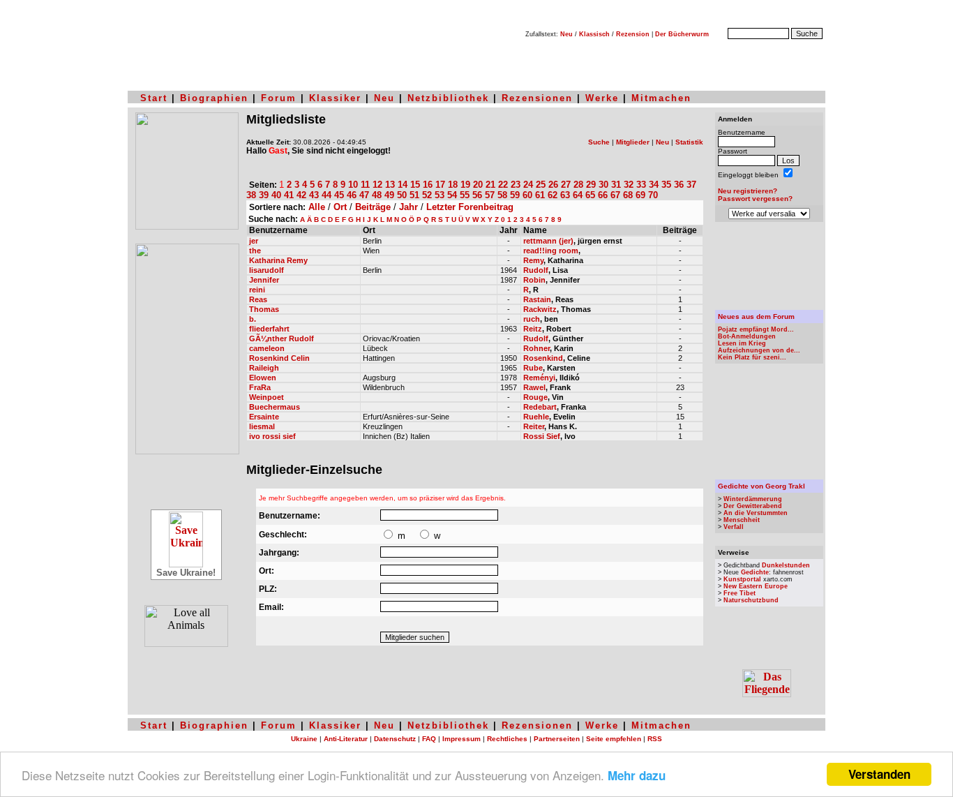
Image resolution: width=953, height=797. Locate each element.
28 (578, 184)
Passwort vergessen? (755, 198)
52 (427, 195)
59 (515, 195)
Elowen (262, 377)
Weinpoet (266, 397)
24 (528, 184)
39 (264, 195)
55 (465, 195)
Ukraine (304, 739)
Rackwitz (540, 309)
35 (666, 184)
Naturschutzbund (751, 600)
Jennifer (264, 280)
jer (253, 241)
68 (628, 195)
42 (301, 195)
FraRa (260, 387)
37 (691, 184)
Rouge (535, 397)
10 (353, 184)
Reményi (539, 377)
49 (389, 195)
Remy (533, 260)
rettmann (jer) (548, 241)
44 (326, 195)
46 (352, 195)
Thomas (264, 309)
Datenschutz (395, 739)
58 (502, 195)
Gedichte (755, 572)
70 (653, 195)
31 (616, 184)
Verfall (733, 526)
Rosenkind (543, 358)
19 (465, 184)
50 (402, 195)
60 (527, 195)
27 (566, 184)
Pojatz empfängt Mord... (756, 329)
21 (490, 184)
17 (440, 184)
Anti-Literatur (346, 739)
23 (515, 184)
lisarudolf (266, 270)
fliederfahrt (269, 329)
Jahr (408, 207)
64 (578, 195)
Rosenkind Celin (279, 358)
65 (590, 195)
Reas (258, 299)
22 (503, 184)
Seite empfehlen (613, 739)
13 (390, 184)
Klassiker (335, 98)
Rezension (633, 34)
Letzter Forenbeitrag (469, 207)
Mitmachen (661, 98)
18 (453, 184)
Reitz (532, 329)
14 (402, 184)
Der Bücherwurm (682, 34)
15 (415, 184)
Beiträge (373, 207)
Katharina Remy (278, 260)
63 (565, 195)
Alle (316, 207)
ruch (531, 319)
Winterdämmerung (752, 499)
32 (628, 184)
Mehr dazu (637, 775)
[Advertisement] (769, 265)
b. (252, 319)
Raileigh (264, 368)
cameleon (267, 348)
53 (439, 195)
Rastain (537, 299)
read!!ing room (550, 250)
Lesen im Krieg (742, 343)
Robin (534, 280)
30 (603, 184)
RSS (654, 739)
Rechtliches (507, 739)
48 (377, 195)
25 (541, 184)
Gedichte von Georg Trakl (761, 486)
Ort (340, 207)
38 (251, 195)
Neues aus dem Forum (756, 316)
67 (615, 195)
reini (257, 289)
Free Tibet (739, 593)
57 (490, 195)
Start (153, 98)
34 (654, 184)
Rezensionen (537, 98)
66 (603, 195)
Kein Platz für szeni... (752, 357)
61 (540, 195)
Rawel (534, 387)
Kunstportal (742, 579)
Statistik (689, 142)
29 (591, 184)
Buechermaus (274, 407)
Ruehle (536, 416)
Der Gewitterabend (752, 505)
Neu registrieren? (747, 191)
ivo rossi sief (272, 436)
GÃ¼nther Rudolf (281, 338)
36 (679, 184)
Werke (602, 98)
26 (553, 184)
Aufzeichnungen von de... (759, 350)
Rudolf (535, 270)
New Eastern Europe (755, 586)
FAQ (429, 739)
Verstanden (879, 774)
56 (477, 195)
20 (478, 184)
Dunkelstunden (786, 565)
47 (364, 195)
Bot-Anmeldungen (747, 336)
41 (289, 195)
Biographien (214, 98)
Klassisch (594, 34)
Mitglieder (633, 142)
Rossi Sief (541, 436)
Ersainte (264, 416)
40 (276, 195)
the (255, 250)
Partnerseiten (557, 739)
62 (552, 195)
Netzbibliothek (448, 98)
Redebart (540, 407)
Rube (533, 368)
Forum (279, 98)
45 (339, 195)
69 (640, 195)
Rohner (536, 348)
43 (314, 195)
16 (428, 184)
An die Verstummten (755, 512)
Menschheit (741, 519)
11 (365, 184)
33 (641, 184)
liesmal (262, 426)
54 (452, 195)
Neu (566, 34)
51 (414, 195)
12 (377, 184)
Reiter (533, 426)
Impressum (461, 739)
